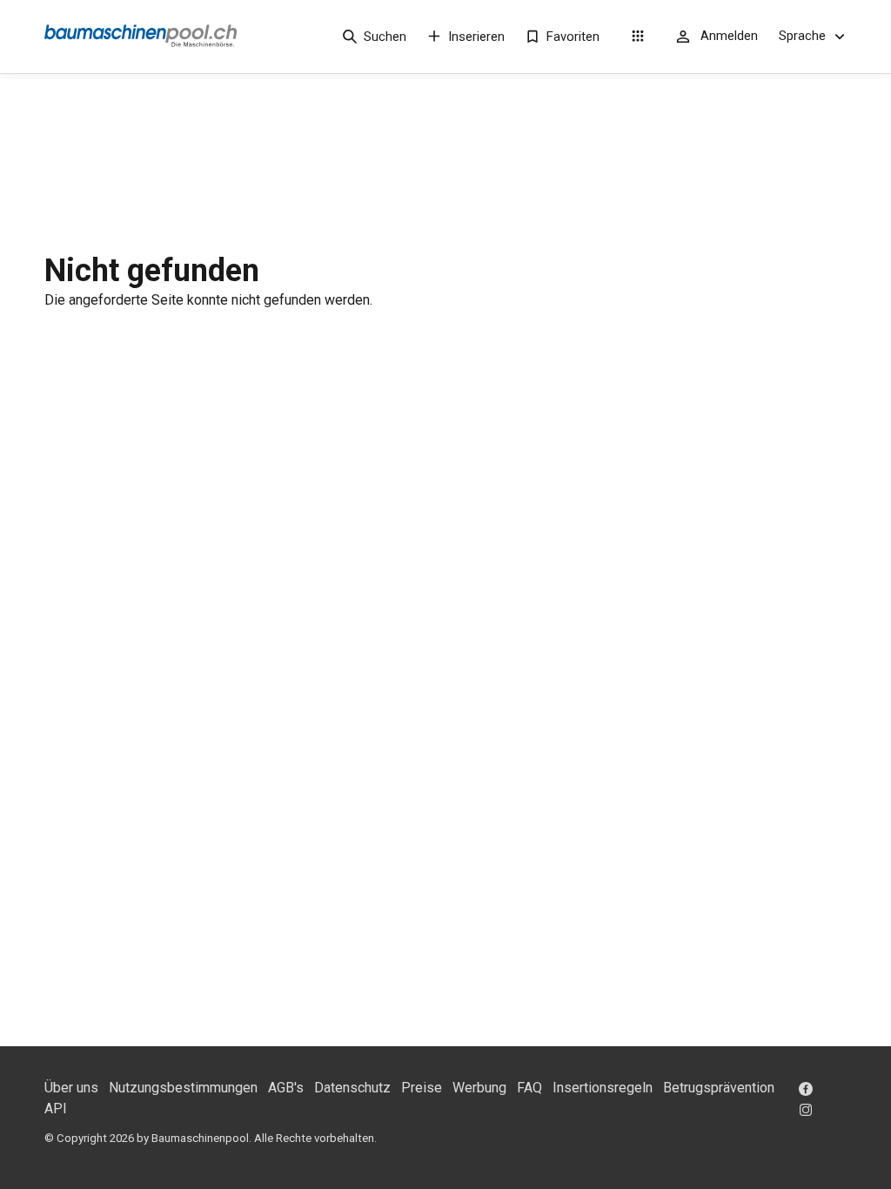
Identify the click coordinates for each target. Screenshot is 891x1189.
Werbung (479, 1087)
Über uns (71, 1087)
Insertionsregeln (603, 1087)
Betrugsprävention (718, 1087)
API (55, 1108)
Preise (421, 1087)
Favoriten (573, 36)
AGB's (286, 1087)
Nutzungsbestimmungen (183, 1087)
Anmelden (729, 36)
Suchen (385, 36)
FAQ (529, 1087)
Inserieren (476, 36)
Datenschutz (352, 1087)
